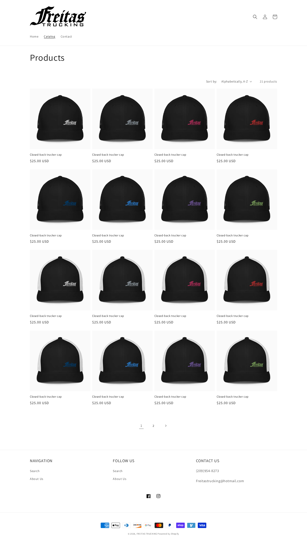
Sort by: (211, 81)
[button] (255, 17)
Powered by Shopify (168, 533)
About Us (36, 479)
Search (35, 471)
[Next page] (166, 426)
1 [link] (141, 425)
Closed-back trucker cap (46, 155)
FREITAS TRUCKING (147, 533)
